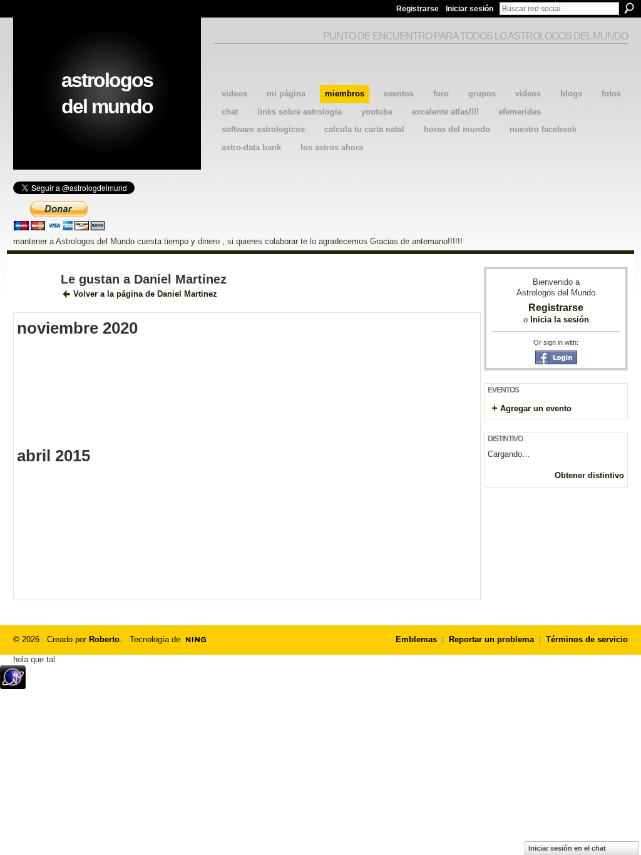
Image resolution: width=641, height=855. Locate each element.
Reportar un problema (491, 639)
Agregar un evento (536, 408)
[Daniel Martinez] (33, 306)
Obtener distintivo (589, 475)
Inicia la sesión (559, 319)
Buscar (629, 8)
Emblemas (416, 639)
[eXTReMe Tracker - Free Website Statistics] (13, 685)
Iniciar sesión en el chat (567, 848)
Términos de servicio (587, 639)
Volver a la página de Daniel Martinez (145, 294)
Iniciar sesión (469, 8)
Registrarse (417, 8)
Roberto (104, 639)
